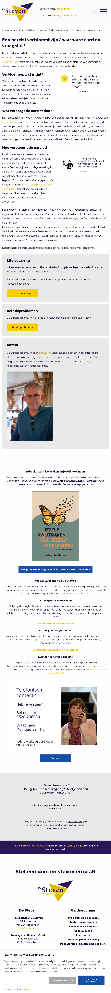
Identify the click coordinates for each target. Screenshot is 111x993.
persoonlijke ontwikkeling (22, 30)
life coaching (42, 30)
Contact (55, 758)
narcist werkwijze (77, 30)
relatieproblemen (58, 30)
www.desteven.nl (46, 357)
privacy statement (27, 989)
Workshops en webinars (83, 926)
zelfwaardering (10, 122)
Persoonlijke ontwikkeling (83, 939)
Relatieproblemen (23, 327)
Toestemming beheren (62, 980)
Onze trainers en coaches (83, 918)
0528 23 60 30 (64, 9)
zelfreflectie (11, 135)
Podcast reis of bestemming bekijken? (83, 944)
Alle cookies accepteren (91, 980)
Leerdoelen (83, 935)
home (5, 30)
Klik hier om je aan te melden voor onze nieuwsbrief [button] (55, 807)
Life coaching (22, 293)
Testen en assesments (83, 922)
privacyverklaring (76, 821)
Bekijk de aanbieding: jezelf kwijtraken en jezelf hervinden (55, 569)
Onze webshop (83, 931)
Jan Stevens (44, 352)
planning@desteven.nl (64, 15)
